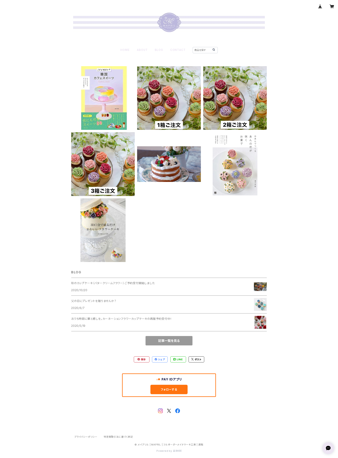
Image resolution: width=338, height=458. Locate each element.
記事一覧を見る (169, 341)
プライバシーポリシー (85, 436)
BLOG (159, 49)
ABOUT (142, 49)
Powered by (164, 450)
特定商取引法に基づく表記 (118, 436)
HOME (124, 49)
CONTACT (178, 49)
